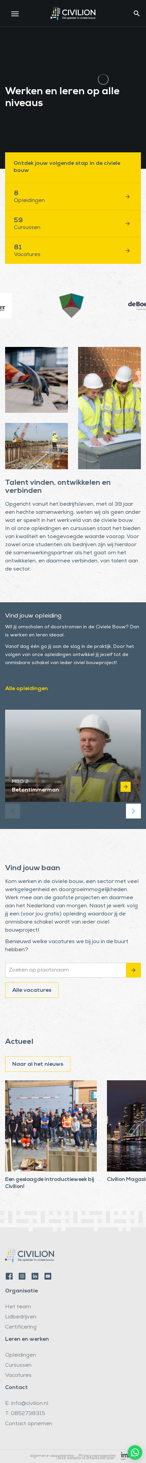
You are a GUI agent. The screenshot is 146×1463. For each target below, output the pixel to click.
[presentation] (12, 811)
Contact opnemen (28, 1424)
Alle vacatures (31, 990)
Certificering (21, 1327)
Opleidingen (20, 1355)
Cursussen (18, 1365)
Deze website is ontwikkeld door (85, 1458)
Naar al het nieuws (37, 1064)
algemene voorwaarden (52, 1456)
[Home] (73, 12)
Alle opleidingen (26, 689)
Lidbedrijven (20, 1317)
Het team (18, 1307)
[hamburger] (15, 13)
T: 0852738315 (25, 1414)
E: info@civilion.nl (26, 1404)
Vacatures (18, 1376)
